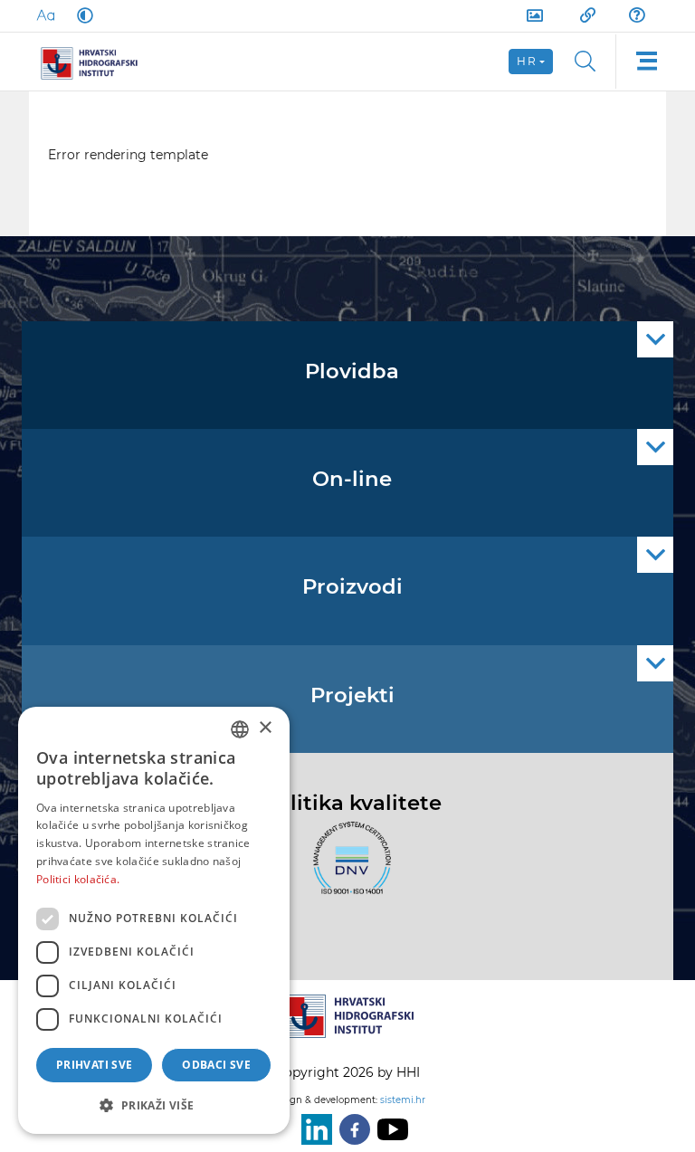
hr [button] (527, 61)
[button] (153, 1105)
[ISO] (347, 869)
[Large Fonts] (45, 15)
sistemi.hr (402, 1100)
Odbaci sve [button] (216, 1064)
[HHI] (96, 61)
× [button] (264, 728)
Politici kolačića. (77, 879)
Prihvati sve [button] (94, 1064)
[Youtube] (389, 1129)
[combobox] (240, 729)
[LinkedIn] (313, 1129)
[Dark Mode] (81, 15)
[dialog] (154, 920)
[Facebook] (351, 1129)
